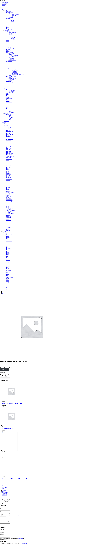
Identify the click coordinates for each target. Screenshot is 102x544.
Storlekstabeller (4, 3)
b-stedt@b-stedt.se (3, 497)
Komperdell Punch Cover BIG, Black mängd (7, 367)
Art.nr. (2, 376)
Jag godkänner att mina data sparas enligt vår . (11, 515)
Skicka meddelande (3, 539)
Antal (1, 514)
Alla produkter (4, 358)
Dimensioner (2, 374)
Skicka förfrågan (2, 516)
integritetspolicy (19, 515)
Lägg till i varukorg (4, 369)
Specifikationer (2, 372)
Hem (1, 358)
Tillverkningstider (5, 2)
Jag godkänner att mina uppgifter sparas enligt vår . (12, 538)
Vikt (2, 375)
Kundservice (4, 4)
